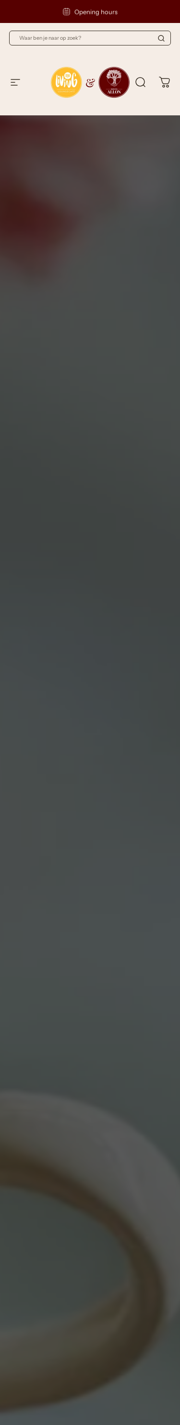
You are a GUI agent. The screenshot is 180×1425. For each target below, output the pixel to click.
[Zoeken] (161, 38)
